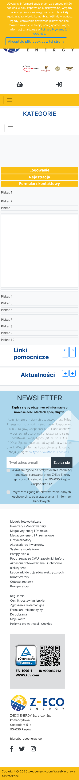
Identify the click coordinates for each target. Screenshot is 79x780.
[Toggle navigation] (9, 100)
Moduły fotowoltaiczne (25, 521)
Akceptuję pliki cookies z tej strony (36, 41)
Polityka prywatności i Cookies (31, 623)
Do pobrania (18, 614)
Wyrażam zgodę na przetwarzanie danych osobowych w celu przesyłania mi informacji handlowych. (42, 496)
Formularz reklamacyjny (26, 609)
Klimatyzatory (19, 577)
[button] (65, 352)
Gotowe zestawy (21, 581)
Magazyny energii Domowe (29, 530)
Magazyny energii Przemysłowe (32, 535)
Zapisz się (62, 462)
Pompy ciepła (19, 554)
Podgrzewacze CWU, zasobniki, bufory (37, 558)
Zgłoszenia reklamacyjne (27, 605)
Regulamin (17, 596)
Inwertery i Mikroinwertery (28, 526)
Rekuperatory (19, 586)
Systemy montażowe (24, 549)
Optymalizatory (20, 540)
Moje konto (17, 619)
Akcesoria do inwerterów (27, 544)
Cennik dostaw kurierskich (28, 600)
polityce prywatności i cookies (48, 452)
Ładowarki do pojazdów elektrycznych (37, 572)
